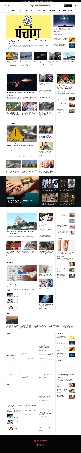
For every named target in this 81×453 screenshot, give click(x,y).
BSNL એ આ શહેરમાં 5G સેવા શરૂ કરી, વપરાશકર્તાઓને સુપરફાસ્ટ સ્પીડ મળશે (45, 290)
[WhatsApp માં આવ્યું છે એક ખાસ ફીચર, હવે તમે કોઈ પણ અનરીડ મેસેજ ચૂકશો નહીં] (10, 301)
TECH (64, 10)
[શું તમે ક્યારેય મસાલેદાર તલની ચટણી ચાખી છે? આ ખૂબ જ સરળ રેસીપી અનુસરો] (46, 422)
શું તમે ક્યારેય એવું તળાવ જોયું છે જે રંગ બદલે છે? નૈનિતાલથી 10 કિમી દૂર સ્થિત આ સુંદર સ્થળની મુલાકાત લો (12, 327)
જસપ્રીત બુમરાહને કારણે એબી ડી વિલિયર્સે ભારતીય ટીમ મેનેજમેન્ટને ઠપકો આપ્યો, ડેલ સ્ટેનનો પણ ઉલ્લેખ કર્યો (45, 347)
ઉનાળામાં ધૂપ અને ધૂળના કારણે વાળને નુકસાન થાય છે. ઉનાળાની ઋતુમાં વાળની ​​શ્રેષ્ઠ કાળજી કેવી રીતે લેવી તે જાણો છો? (62, 214)
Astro (44, 10)
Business (39, 10)
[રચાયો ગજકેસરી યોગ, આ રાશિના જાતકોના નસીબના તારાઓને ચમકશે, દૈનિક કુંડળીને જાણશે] (72, 45)
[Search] (78, 10)
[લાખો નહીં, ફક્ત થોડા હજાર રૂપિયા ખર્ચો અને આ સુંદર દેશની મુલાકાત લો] (40, 320)
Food (8, 408)
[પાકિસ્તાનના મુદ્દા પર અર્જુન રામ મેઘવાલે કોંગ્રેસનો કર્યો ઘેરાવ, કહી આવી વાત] (72, 99)
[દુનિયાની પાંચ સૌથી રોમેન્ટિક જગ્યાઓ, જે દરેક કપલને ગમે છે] (55, 320)
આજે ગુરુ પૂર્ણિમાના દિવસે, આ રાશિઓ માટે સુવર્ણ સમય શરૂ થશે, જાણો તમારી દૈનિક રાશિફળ (41, 1)
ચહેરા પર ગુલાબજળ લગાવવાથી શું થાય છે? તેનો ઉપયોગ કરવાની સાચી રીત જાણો (62, 226)
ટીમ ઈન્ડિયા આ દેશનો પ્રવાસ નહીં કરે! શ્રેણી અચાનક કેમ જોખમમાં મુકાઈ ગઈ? (20, 354)
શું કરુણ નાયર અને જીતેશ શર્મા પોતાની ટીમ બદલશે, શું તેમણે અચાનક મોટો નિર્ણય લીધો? (29, 376)
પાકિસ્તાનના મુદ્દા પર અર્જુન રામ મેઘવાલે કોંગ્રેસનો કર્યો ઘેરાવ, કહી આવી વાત (62, 98)
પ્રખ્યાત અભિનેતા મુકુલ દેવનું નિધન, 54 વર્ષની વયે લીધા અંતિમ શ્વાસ (49, 189)
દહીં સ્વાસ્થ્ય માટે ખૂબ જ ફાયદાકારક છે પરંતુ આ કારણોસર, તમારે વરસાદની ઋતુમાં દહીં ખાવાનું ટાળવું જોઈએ (61, 263)
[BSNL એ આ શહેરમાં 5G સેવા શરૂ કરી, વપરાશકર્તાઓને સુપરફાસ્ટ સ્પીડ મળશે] (46, 283)
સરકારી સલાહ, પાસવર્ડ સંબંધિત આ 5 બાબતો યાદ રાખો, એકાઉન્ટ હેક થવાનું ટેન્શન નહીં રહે (21, 283)
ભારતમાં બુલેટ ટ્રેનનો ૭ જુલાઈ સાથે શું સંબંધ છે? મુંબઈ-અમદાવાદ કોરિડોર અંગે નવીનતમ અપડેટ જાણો (45, 91)
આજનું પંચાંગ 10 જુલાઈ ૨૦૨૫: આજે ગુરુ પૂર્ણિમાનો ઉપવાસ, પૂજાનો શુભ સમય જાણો (27, 41)
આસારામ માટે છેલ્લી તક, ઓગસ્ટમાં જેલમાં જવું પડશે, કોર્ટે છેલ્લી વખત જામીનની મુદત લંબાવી (28, 113)
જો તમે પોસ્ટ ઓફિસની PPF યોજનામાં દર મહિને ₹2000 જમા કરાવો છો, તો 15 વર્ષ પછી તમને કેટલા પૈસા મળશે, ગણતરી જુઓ (13, 253)
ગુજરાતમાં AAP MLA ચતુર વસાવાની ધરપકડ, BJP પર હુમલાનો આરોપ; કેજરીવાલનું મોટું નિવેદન (45, 97)
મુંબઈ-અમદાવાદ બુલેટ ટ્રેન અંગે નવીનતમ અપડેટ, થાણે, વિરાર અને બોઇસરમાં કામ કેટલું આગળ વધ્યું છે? (12, 113)
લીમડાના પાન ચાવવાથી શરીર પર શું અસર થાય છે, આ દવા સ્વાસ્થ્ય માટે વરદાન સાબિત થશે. (62, 269)
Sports (59, 10)
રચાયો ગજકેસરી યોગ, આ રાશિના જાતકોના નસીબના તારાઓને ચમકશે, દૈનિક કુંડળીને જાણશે (59, 45)
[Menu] (2, 10)
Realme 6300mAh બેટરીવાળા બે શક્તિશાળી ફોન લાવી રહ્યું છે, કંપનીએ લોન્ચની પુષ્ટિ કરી (21, 153)
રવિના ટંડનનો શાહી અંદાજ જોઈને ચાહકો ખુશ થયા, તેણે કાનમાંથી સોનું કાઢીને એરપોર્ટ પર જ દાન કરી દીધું (49, 204)
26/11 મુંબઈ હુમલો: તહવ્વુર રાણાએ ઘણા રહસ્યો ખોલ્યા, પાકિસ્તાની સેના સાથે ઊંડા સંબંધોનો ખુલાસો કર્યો (45, 136)
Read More (10, 48)
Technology (9, 286)
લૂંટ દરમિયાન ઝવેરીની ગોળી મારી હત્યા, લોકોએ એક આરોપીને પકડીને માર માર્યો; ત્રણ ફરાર (40, 63)
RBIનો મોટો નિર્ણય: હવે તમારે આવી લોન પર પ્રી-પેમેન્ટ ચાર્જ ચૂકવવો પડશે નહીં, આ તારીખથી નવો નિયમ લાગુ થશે (46, 252)
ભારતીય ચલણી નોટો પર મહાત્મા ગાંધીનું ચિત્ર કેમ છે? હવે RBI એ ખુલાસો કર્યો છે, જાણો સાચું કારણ (46, 236)
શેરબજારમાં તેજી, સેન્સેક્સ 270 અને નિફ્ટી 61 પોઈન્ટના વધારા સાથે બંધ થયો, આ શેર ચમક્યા (69, 63)
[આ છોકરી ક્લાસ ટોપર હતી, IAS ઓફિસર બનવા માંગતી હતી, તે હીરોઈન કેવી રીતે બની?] (22, 191)
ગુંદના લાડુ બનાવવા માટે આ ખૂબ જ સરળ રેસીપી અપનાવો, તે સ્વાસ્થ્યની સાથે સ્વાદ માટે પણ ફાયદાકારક (45, 397)
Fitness (58, 256)
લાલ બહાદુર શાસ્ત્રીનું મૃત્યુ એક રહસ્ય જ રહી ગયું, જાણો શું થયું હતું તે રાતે (65, 375)
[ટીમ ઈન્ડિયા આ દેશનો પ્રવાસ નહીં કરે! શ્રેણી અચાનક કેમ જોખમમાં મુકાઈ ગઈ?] (22, 344)
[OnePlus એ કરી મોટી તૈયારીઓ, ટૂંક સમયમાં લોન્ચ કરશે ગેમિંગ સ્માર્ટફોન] (46, 269)
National (14, 10)
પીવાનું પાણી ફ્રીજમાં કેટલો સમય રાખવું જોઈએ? (61, 220)
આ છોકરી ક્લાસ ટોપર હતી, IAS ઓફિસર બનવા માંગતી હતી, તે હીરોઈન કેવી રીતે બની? (20, 201)
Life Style (70, 10)
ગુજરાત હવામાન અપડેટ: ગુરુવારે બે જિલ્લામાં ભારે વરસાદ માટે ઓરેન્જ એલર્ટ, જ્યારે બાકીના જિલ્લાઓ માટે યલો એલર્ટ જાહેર (46, 114)
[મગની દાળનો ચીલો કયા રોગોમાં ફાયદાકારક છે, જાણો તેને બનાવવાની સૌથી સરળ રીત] (46, 407)
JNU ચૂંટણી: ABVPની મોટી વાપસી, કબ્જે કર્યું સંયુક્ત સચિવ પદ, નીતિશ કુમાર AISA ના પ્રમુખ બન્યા (62, 104)
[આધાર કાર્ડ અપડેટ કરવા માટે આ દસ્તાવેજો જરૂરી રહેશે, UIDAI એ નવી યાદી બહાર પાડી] (46, 217)
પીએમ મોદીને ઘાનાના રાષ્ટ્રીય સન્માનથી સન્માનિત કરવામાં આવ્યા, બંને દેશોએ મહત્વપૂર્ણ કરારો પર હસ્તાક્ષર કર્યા (46, 171)
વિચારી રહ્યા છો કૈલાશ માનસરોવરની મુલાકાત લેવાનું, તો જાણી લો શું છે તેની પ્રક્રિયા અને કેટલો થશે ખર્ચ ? (69, 327)
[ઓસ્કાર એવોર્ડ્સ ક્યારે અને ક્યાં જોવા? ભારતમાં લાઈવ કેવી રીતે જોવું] (67, 197)
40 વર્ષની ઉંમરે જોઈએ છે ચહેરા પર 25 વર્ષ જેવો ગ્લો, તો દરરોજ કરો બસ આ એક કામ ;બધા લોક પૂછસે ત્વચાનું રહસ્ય (62, 232)
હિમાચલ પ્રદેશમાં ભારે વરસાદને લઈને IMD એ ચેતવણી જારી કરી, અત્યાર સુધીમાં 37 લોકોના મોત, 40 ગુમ (13, 171)
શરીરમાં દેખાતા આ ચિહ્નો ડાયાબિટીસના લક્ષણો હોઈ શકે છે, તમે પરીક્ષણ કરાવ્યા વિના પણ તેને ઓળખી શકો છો (62, 275)
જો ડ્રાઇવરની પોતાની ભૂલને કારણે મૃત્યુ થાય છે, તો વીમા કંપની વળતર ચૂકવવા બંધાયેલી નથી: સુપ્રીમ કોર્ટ (29, 171)
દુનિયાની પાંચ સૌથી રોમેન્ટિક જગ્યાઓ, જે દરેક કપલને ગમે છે (54, 326)
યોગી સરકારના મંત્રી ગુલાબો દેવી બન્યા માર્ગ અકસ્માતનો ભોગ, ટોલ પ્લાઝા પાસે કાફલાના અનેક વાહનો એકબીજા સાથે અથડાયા (12, 63)
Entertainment (52, 10)
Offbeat (33, 10)
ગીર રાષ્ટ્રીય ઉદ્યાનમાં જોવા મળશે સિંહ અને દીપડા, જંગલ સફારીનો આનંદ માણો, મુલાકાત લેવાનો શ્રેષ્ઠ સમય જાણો (25, 327)
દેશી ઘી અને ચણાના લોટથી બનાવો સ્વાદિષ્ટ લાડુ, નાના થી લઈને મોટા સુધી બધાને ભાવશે (21, 406)
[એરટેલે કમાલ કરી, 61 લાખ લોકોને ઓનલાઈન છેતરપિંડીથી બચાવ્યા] (10, 307)
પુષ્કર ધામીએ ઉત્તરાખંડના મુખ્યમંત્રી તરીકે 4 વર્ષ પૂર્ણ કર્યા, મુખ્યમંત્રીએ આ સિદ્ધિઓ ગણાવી (46, 152)
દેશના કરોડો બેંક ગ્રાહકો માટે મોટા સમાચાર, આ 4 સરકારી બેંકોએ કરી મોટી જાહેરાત (29, 252)
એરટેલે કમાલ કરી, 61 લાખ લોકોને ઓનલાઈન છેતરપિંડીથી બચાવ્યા (24, 307)
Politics (27, 10)
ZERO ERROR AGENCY (49, 448)
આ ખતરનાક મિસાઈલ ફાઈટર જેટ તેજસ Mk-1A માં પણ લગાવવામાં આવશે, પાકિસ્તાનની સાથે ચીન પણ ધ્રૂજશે (25, 63)
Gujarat (21, 10)
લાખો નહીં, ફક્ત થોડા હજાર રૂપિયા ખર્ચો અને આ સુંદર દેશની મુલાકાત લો (40, 326)
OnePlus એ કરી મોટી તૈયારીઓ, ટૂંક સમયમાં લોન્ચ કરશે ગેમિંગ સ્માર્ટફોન (45, 275)
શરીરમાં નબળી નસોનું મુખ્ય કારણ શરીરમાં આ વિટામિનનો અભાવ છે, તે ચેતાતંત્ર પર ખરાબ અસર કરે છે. (65, 254)
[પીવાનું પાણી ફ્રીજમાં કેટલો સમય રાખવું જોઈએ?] (72, 221)
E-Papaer (76, 5)
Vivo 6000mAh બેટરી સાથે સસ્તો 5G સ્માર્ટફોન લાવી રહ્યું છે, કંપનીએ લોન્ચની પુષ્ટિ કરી (46, 305)
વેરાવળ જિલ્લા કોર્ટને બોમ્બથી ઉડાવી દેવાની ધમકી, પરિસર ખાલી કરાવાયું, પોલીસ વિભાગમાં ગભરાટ (55, 63)
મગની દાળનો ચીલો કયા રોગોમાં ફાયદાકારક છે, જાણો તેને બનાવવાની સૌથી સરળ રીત (45, 413)
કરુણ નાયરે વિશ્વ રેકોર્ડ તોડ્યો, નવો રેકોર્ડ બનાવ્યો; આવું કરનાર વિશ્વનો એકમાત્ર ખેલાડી (13, 376)
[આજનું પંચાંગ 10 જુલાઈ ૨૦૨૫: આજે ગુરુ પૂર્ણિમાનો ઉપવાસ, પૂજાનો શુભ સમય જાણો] (28, 27)
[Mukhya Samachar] (40, 5)
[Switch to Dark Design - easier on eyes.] (76, 10)
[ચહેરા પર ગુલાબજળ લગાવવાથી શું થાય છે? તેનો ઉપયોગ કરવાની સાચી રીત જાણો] (72, 227)
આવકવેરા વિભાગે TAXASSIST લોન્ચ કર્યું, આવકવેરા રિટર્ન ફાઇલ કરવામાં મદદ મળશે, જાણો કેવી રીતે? (46, 230)
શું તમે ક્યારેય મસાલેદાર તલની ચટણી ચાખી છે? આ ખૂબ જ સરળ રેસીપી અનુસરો (45, 429)
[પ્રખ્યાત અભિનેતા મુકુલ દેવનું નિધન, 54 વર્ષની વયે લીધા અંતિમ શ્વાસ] (50, 183)
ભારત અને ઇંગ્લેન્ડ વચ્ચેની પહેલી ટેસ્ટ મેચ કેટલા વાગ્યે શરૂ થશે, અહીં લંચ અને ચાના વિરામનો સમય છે (46, 376)
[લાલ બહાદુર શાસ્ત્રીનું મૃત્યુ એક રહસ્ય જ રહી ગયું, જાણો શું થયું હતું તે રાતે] (66, 368)
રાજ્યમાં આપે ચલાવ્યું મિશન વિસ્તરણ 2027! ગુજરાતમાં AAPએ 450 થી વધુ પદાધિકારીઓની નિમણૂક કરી (62, 110)
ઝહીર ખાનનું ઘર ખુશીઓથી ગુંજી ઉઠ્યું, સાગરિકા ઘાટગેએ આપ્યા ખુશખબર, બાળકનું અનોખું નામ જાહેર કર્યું (67, 189)
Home (9, 10)
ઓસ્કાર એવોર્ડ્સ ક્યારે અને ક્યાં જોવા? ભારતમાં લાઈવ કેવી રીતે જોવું (67, 204)
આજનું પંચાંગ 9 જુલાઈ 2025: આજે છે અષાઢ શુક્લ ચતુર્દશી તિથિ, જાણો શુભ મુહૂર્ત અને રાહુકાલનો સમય (60, 39)
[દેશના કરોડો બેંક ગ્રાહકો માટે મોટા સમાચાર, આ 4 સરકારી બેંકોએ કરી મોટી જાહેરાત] (29, 245)
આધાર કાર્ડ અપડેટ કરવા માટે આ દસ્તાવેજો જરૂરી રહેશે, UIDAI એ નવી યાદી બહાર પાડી (46, 224)
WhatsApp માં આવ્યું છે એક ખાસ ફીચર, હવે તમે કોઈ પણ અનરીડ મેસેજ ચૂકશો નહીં (21, 156)
